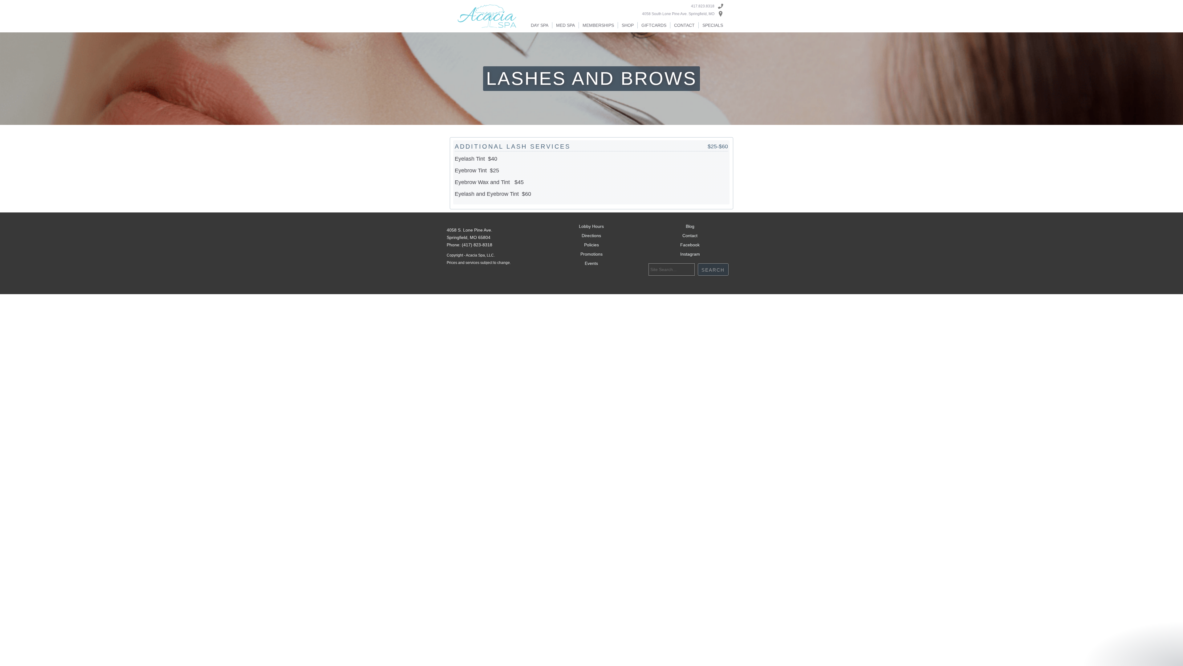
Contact (684, 25)
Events (591, 263)
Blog (690, 226)
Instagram (690, 254)
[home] (487, 16)
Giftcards (653, 25)
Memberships (598, 25)
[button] (539, 25)
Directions (591, 235)
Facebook (690, 244)
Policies (591, 244)
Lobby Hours (591, 226)
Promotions (591, 254)
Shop (628, 25)
